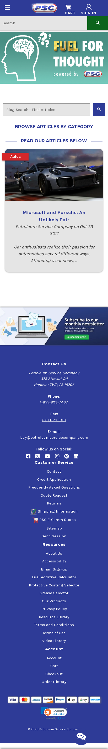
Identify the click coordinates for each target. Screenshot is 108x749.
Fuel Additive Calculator (54, 577)
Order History (54, 681)
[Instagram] (59, 458)
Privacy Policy (54, 609)
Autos (15, 156)
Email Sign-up (54, 569)
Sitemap (54, 528)
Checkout (54, 673)
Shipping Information (58, 511)
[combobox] (43, 23)
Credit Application (54, 479)
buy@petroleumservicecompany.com (54, 437)
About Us (54, 553)
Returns (54, 503)
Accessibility (54, 561)
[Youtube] (50, 458)
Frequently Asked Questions (54, 487)
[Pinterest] (69, 458)
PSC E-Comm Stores (57, 519)
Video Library (54, 640)
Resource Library (54, 617)
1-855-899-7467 (54, 402)
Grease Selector (54, 593)
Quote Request (54, 495)
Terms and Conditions (54, 624)
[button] (54, 713)
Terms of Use (54, 633)
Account (54, 658)
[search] (97, 23)
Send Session (54, 536)
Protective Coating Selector (54, 585)
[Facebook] (30, 458)
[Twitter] (40, 458)
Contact (54, 471)
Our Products (54, 601)
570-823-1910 (54, 420)
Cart (54, 665)
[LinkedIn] (78, 458)
